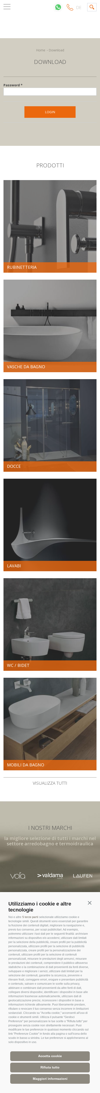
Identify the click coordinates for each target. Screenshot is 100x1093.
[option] (17, 876)
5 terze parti (30, 917)
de (78, 7)
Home (40, 50)
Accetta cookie (50, 1056)
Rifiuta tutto (50, 1067)
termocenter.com (50, 20)
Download (56, 50)
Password (11, 85)
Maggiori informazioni (50, 1079)
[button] (89, 903)
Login (50, 112)
